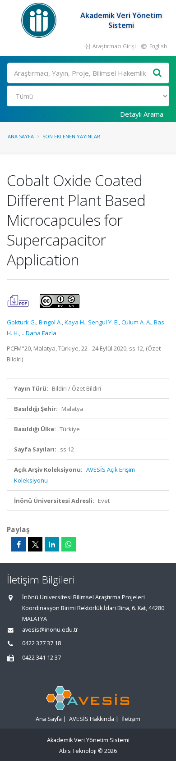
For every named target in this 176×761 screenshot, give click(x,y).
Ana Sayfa (21, 136)
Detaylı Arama (141, 113)
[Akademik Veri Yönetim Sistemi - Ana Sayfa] (40, 20)
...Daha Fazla (39, 333)
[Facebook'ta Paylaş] (18, 544)
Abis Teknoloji (78, 751)
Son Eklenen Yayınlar (71, 136)
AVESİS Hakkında (91, 719)
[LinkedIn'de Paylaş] (52, 544)
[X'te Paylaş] (35, 544)
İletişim (130, 719)
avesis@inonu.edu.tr (50, 629)
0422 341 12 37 (41, 657)
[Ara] (157, 73)
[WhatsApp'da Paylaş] (68, 544)
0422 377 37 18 (41, 643)
